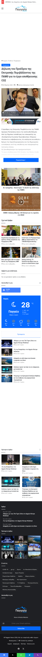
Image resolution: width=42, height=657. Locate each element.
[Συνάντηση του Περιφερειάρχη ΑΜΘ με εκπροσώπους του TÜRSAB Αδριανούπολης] (31, 230)
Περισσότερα (20, 160)
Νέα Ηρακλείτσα (22, 579)
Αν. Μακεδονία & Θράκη (30, 569)
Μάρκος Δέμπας (29, 576)
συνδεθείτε (22, 277)
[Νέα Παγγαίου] (21, 8)
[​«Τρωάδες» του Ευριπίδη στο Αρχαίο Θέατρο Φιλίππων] (21, 555)
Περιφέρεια (17, 61)
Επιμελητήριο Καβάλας (9, 576)
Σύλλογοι (5, 586)
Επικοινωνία (30, 644)
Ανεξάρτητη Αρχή (7, 573)
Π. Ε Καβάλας (21, 583)
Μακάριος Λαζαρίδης (8, 579)
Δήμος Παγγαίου (19, 573)
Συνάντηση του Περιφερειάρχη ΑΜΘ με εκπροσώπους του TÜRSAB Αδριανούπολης (31, 239)
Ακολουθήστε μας (7, 595)
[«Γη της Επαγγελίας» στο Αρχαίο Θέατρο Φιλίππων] (6, 352)
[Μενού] (2, 9)
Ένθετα (10, 61)
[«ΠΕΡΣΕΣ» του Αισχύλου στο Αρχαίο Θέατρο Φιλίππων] (7, 555)
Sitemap (23, 644)
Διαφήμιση (16, 644)
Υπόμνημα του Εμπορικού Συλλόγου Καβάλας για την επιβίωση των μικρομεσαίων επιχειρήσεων (27, 378)
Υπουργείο (27, 586)
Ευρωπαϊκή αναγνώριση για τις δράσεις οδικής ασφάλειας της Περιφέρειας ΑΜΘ (10, 239)
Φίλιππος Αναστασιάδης (9, 589)
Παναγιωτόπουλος (33, 583)
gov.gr (12, 569)
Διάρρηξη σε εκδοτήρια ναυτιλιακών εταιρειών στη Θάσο (30, 469)
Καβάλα (20, 576)
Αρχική (5, 61)
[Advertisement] (21, 36)
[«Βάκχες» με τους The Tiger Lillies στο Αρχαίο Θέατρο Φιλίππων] (6, 343)
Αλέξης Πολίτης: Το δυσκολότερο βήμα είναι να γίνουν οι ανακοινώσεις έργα (30, 261)
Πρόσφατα (21, 334)
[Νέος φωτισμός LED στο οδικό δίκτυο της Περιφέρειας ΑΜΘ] (10, 252)
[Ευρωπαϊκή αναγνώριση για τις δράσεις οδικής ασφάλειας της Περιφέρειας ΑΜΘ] (10, 230)
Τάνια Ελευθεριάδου (16, 586)
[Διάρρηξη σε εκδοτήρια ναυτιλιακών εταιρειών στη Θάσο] (6, 361)
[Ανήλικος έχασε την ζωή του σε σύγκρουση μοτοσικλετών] (6, 369)
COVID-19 (5, 569)
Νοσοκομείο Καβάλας (9, 583)
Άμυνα (19, 569)
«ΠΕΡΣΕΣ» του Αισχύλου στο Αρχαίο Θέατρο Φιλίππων (21, 2)
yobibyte (30, 640)
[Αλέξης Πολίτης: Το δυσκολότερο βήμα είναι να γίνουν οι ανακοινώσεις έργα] (31, 252)
